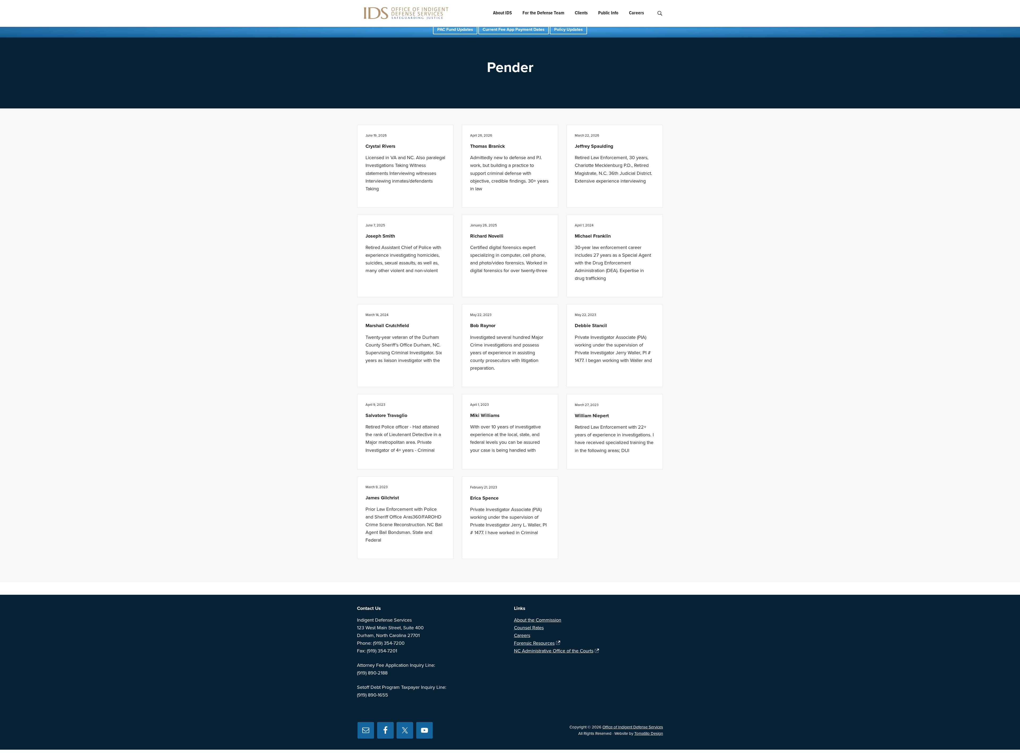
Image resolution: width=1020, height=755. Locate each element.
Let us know (584, 588)
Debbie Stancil (591, 325)
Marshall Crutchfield (387, 325)
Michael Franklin (593, 236)
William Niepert (592, 416)
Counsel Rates (529, 628)
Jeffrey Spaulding (594, 146)
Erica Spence (484, 498)
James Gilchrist (382, 498)
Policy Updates (568, 29)
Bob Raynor (482, 325)
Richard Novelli (486, 236)
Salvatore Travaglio (386, 415)
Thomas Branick (487, 146)
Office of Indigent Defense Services (632, 727)
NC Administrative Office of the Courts (553, 651)
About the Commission (537, 620)
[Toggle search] (659, 13)
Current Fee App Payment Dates (514, 29)
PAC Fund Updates (455, 29)
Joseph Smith (380, 236)
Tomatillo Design (648, 733)
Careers (522, 635)
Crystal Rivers (381, 146)
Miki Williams (485, 415)
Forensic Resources (534, 643)
